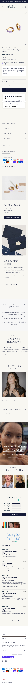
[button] (2, 7)
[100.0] (9, 536)
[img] (5, 549)
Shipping (8, 59)
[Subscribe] (24, 650)
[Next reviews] (25, 101)
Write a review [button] (14, 514)
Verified (13, 541)
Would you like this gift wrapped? (11, 142)
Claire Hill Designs (8, 682)
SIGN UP (20, 1)
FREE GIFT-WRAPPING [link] (12, 284)
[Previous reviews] (3, 101)
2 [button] (12, 620)
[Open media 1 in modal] (25, 13)
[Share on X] (7, 166)
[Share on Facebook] (5, 166)
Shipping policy (4, 675)
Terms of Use (14, 653)
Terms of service (17, 673)
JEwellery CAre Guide (12, 217)
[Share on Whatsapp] (12, 166)
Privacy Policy (20, 653)
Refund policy (4, 673)
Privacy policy (10, 673)
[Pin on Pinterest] (9, 166)
